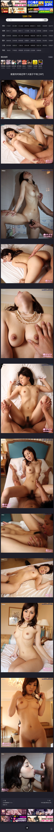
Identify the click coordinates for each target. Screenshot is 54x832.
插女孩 (8, 50)
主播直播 (45, 31)
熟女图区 (45, 40)
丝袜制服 (39, 31)
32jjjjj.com (26, 16)
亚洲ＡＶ (8, 31)
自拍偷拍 (15, 31)
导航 (3, 50)
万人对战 (20, 26)
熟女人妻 (33, 31)
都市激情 (8, 45)
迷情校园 (33, 45)
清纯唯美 (39, 40)
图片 (3, 40)
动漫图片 (27, 40)
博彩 (3, 26)
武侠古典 (27, 45)
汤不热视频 (27, 50)
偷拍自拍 (15, 35)
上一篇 (8, 802)
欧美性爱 (27, 35)
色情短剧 (39, 50)
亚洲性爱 (8, 35)
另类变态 (51, 35)
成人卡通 (20, 35)
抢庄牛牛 (51, 26)
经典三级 (39, 35)
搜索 (45, 20)
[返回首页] (51, 829)
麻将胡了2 (32, 26)
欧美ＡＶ (20, 31)
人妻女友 (20, 45)
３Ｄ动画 (27, 31)
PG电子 (9, 26)
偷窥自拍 (8, 40)
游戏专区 (27, 26)
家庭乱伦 (15, 45)
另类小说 (39, 45)
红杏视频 (33, 50)
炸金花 (38, 26)
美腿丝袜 (33, 40)
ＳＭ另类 (51, 31)
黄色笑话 (45, 45)
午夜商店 (15, 50)
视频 (3, 31)
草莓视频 (20, 50)
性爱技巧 (51, 45)
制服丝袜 (33, 35)
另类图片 (51, 40)
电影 (3, 36)
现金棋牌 (45, 26)
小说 (3, 45)
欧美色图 (20, 40)
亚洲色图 (15, 40)
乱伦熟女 (45, 35)
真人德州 (15, 26)
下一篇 (46, 801)
